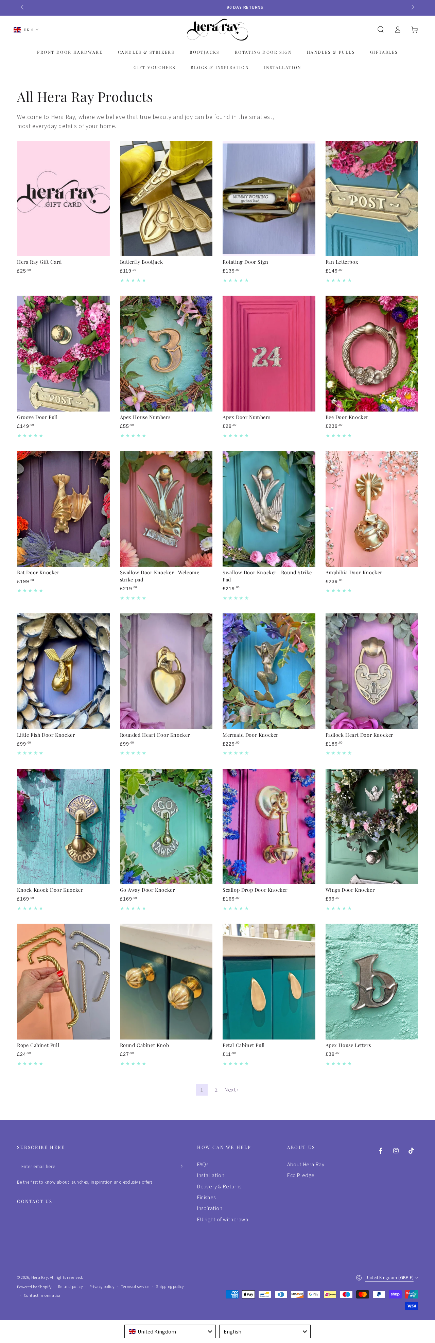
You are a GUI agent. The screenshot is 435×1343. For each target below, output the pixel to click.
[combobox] (170, 1331)
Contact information (43, 1295)
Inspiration (210, 1208)
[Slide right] (412, 7)
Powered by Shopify (34, 1286)
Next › (232, 1089)
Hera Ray (39, 1277)
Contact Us (35, 1201)
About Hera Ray (305, 1164)
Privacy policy (101, 1286)
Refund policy (70, 1286)
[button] (380, 29)
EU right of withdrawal (223, 1219)
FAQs (202, 1164)
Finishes (206, 1197)
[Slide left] (23, 7)
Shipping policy (170, 1286)
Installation (210, 1175)
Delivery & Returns (219, 1186)
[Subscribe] (183, 1166)
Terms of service (135, 1286)
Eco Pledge (301, 1175)
